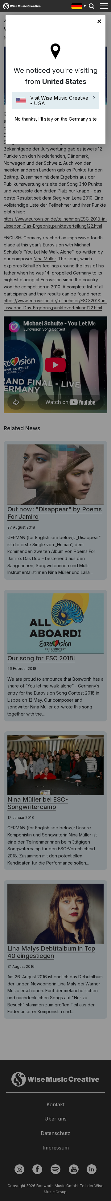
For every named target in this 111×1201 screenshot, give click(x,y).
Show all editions (79, 7)
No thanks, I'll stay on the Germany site (99, 21)
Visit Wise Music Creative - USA (59, 100)
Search (91, 6)
